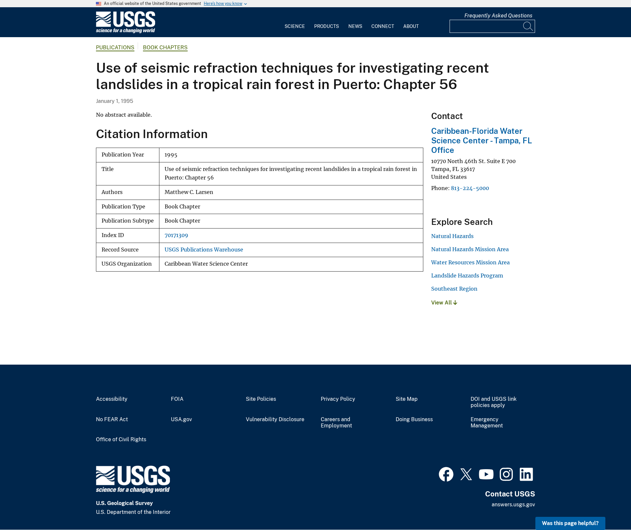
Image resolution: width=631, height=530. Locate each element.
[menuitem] (295, 22)
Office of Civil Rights (121, 440)
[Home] (125, 32)
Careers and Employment (336, 423)
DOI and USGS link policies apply (494, 402)
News (355, 26)
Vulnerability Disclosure (275, 419)
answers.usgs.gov (513, 504)
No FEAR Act (112, 419)
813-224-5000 (470, 188)
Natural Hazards (452, 236)
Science (295, 26)
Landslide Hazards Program (467, 275)
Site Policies (261, 399)
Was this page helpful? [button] (570, 523)
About (411, 26)
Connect (382, 26)
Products (326, 26)
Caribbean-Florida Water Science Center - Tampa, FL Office (481, 140)
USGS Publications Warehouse (204, 250)
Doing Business (414, 419)
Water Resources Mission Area (470, 262)
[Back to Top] (607, 506)
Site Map (407, 399)
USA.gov (181, 419)
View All (442, 303)
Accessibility (112, 399)
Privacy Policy (338, 399)
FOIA (177, 399)
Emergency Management (487, 423)
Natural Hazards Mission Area (470, 249)
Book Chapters (165, 47)
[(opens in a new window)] (446, 473)
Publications (115, 47)
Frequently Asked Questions (498, 15)
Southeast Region (454, 288)
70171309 (176, 235)
